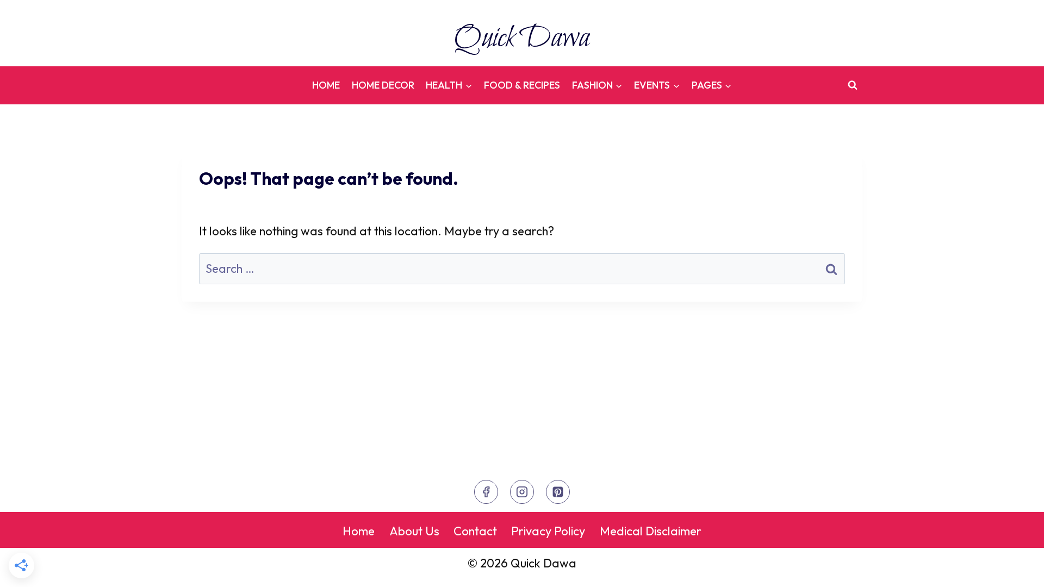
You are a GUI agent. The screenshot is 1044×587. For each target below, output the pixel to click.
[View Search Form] (852, 85)
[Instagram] (522, 492)
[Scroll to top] (1014, 568)
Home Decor (383, 85)
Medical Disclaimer (650, 531)
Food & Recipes (522, 85)
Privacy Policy (548, 531)
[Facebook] (486, 492)
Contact (475, 531)
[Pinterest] (558, 492)
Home (326, 85)
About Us (414, 531)
